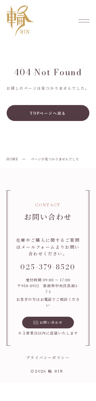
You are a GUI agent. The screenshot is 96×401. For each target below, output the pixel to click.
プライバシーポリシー (48, 357)
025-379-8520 (48, 267)
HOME (12, 159)
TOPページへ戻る (48, 113)
